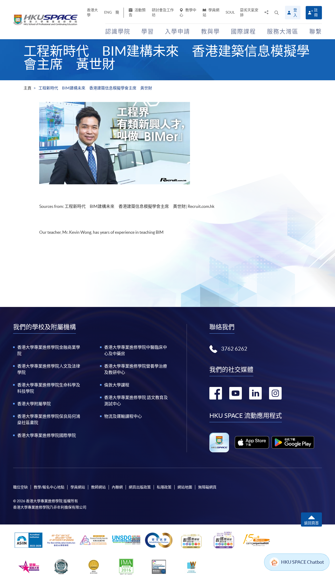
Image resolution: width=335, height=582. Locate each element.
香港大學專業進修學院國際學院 (46, 435)
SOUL (230, 12)
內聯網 (117, 487)
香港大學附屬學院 (34, 403)
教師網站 (98, 487)
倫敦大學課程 (116, 385)
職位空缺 (20, 487)
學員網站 (211, 12)
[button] (276, 12)
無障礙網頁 (207, 487)
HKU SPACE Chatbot (302, 562)
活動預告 (137, 12)
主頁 (27, 88)
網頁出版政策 (140, 487)
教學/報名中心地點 (49, 487)
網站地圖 (184, 487)
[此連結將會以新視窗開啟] (252, 442)
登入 (295, 12)
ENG (108, 12)
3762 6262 (234, 349)
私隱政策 (164, 487)
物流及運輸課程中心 (123, 416)
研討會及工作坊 (163, 12)
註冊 (316, 12)
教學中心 (188, 12)
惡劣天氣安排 (249, 12)
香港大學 (92, 12)
